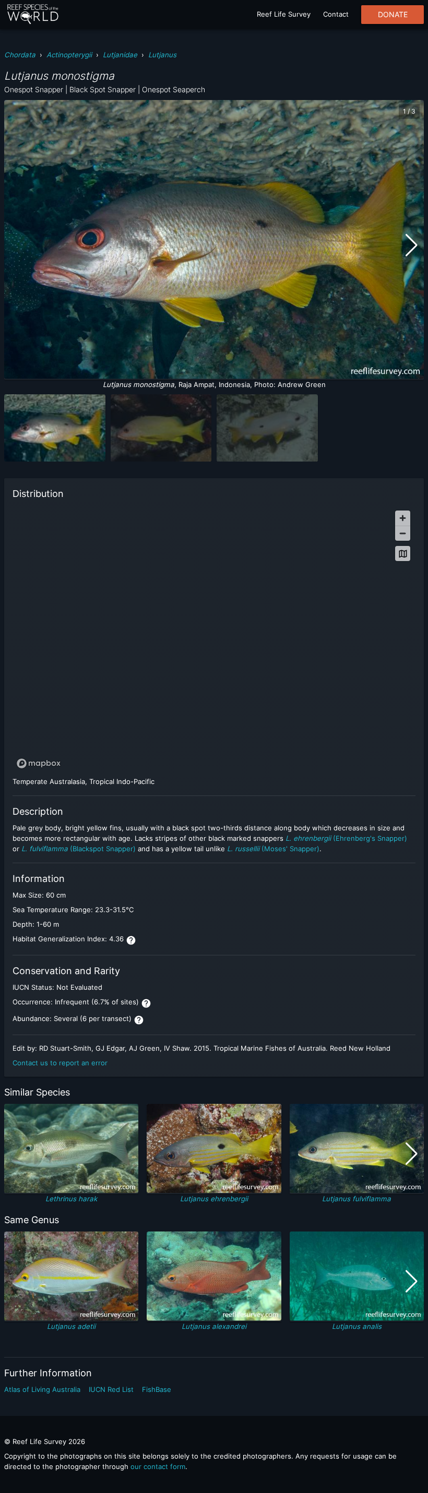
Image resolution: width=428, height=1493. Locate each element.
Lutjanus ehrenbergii (214, 1199)
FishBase (156, 1389)
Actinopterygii (69, 55)
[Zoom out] (402, 533)
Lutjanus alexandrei (214, 1326)
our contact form (157, 1466)
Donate (393, 14)
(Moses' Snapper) (273, 848)
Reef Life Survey (284, 14)
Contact (336, 14)
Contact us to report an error (60, 1063)
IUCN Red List (111, 1389)
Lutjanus (162, 55)
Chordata (19, 55)
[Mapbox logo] (39, 763)
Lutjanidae (120, 55)
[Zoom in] (402, 518)
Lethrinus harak (71, 1199)
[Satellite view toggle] (402, 553)
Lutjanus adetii (71, 1326)
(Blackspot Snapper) (78, 848)
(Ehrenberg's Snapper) (346, 838)
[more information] (131, 940)
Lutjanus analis (357, 1326)
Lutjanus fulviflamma (356, 1199)
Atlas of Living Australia (42, 1389)
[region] (214, 638)
